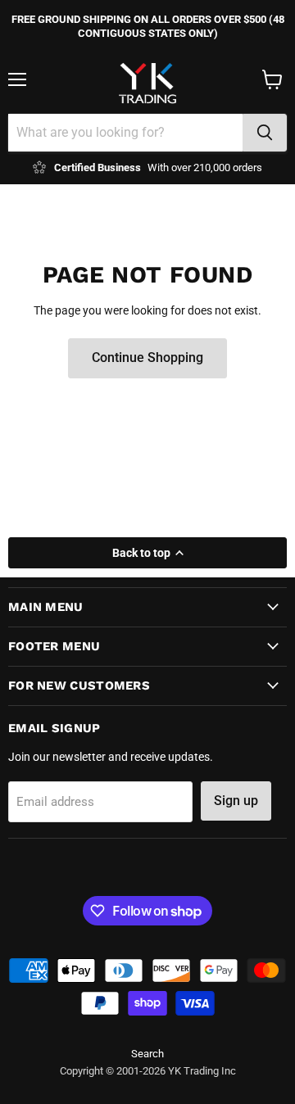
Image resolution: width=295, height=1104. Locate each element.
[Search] (265, 133)
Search (147, 1053)
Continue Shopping (147, 357)
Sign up (236, 800)
